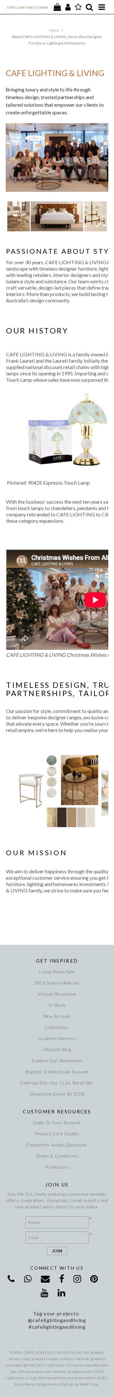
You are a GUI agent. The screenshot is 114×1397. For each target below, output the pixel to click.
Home (54, 30)
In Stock (57, 1005)
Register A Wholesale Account (57, 1071)
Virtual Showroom (57, 994)
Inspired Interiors (57, 1038)
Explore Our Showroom (57, 1060)
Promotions (57, 1167)
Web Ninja (89, 1384)
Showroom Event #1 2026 (56, 1094)
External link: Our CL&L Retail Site (57, 1082)
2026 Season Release (57, 982)
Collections (57, 1027)
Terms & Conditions (57, 1156)
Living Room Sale (56, 971)
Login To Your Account (57, 1122)
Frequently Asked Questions (57, 1144)
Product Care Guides (57, 1133)
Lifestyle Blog (57, 1049)
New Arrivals (57, 1016)
